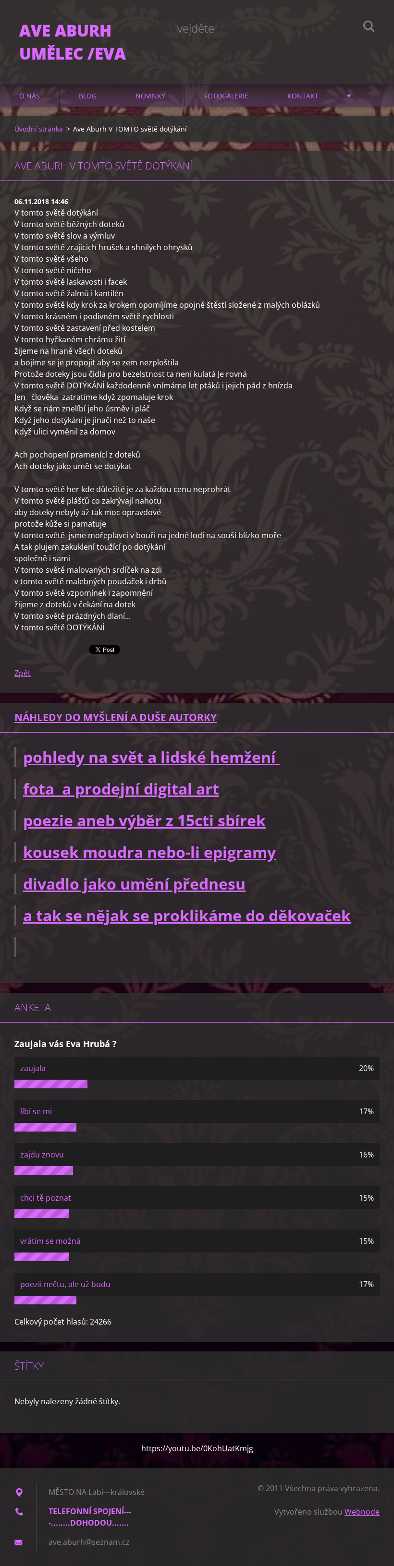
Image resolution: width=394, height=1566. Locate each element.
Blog (88, 95)
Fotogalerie (226, 95)
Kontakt (303, 95)
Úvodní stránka (38, 128)
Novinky (150, 95)
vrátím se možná (50, 1241)
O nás (29, 95)
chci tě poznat (45, 1198)
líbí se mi (36, 1111)
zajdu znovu (42, 1154)
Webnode (362, 1511)
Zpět (22, 673)
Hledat (369, 27)
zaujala (33, 1068)
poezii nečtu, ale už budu (65, 1284)
